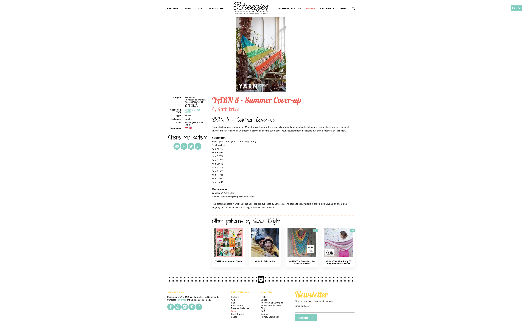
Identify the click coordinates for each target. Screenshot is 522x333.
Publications (217, 8)
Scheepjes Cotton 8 (221, 141)
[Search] (353, 8)
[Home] (251, 8)
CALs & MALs (327, 8)
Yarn (188, 8)
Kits (200, 8)
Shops (342, 8)
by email (182, 300)
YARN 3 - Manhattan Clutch (228, 261)
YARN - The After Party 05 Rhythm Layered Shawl (338, 262)
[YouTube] (177, 306)
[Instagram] (184, 306)
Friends (310, 8)
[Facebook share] (184, 146)
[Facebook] (170, 306)
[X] (191, 146)
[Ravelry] (198, 306)
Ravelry (270, 207)
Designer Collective (289, 8)
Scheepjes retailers (251, 207)
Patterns (172, 8)
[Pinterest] (198, 146)
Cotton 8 (189, 110)
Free (315, 231)
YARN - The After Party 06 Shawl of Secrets (302, 262)
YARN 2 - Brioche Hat (265, 261)
